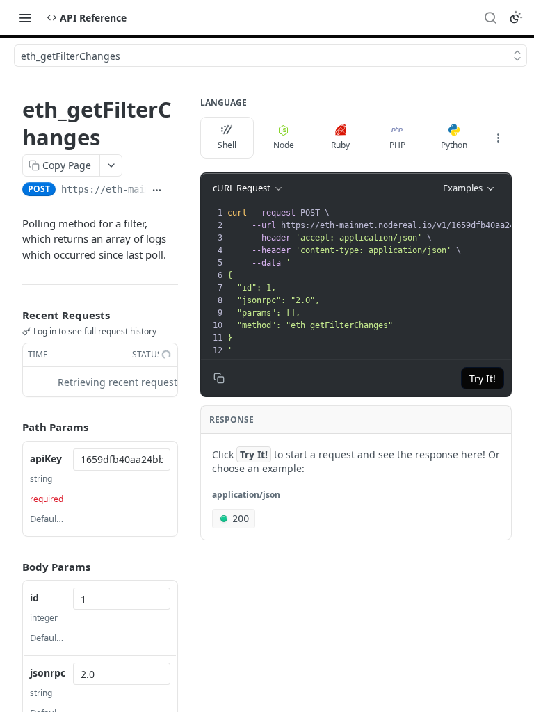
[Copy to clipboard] (173, 190)
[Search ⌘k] (490, 17)
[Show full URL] (157, 190)
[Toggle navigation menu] (25, 17)
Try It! (482, 378)
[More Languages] (498, 137)
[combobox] (121, 459)
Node (283, 145)
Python (454, 145)
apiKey (46, 458)
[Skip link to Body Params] (12, 567)
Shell (227, 145)
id (34, 597)
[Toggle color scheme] (516, 17)
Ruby (340, 145)
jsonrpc (47, 672)
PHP (397, 145)
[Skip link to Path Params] (12, 427)
